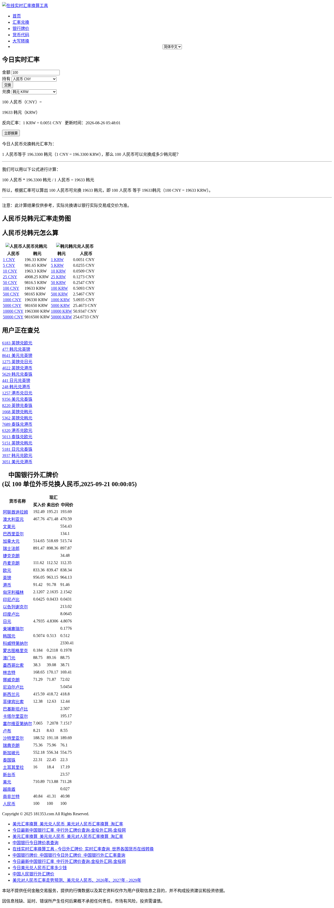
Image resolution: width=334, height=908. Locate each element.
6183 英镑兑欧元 (17, 343)
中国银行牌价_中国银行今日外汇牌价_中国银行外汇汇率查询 (69, 855)
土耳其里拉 (13, 767)
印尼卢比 (11, 599)
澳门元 (9, 658)
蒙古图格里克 (15, 650)
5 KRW (57, 265)
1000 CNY (12, 300)
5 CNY (9, 265)
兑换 (6, 91)
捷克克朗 (11, 556)
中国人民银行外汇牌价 (33, 874)
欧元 (7, 570)
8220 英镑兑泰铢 (17, 405)
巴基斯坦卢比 (15, 709)
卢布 (7, 731)
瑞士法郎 (11, 548)
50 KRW (58, 282)
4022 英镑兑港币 (17, 368)
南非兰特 (11, 796)
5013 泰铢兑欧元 (17, 437)
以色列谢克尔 (15, 607)
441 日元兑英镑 (16, 380)
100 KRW (59, 288)
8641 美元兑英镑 (17, 355)
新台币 (9, 775)
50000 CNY (13, 317)
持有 (6, 79)
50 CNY (10, 282)
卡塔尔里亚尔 (15, 716)
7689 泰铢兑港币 (17, 424)
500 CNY (11, 294)
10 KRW (58, 271)
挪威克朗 (11, 680)
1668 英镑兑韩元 (17, 412)
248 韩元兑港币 (16, 387)
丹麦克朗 (11, 563)
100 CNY (11, 288)
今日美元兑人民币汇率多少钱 (40, 868)
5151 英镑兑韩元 (17, 443)
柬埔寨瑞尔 (13, 629)
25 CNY (10, 277)
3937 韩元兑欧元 (17, 455)
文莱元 (9, 526)
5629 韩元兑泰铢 (17, 374)
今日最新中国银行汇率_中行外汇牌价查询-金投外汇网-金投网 (69, 830)
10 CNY (10, 271)
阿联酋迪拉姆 (15, 512)
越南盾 (9, 789)
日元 (7, 621)
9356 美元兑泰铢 (17, 399)
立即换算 (11, 133)
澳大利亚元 (13, 519)
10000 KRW (61, 311)
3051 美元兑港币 (17, 462)
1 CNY (9, 259)
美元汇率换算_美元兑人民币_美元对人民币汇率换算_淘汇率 (68, 824)
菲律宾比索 (13, 702)
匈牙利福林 (13, 592)
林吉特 (9, 672)
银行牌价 (21, 28)
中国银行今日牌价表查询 (35, 843)
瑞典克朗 (11, 745)
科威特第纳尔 (15, 643)
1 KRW (57, 259)
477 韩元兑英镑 (16, 349)
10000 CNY (13, 311)
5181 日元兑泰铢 (17, 449)
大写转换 (21, 41)
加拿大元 (11, 541)
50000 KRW (61, 317)
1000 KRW (60, 300)
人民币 (9, 804)
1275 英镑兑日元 (17, 362)
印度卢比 (11, 614)
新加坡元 (11, 753)
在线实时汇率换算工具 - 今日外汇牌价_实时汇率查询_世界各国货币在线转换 (83, 849)
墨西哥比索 (13, 665)
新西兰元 (11, 694)
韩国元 (9, 636)
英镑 (7, 578)
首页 (17, 16)
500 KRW (59, 294)
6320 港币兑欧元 (17, 430)
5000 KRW (60, 305)
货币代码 (21, 35)
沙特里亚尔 (13, 738)
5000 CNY (12, 305)
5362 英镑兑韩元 (17, 418)
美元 (7, 782)
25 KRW (58, 277)
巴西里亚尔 (13, 534)
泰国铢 (9, 760)
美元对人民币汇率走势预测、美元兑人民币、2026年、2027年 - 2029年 (77, 880)
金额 (6, 72)
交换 (7, 85)
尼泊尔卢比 (13, 687)
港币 (7, 585)
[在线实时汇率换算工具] (25, 5)
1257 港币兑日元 (17, 393)
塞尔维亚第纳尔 (17, 723)
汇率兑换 (21, 22)
